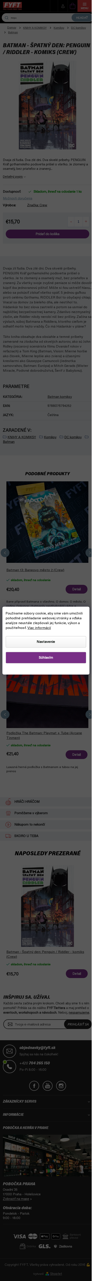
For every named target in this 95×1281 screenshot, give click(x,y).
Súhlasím (46, 657)
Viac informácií (39, 628)
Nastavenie (46, 641)
